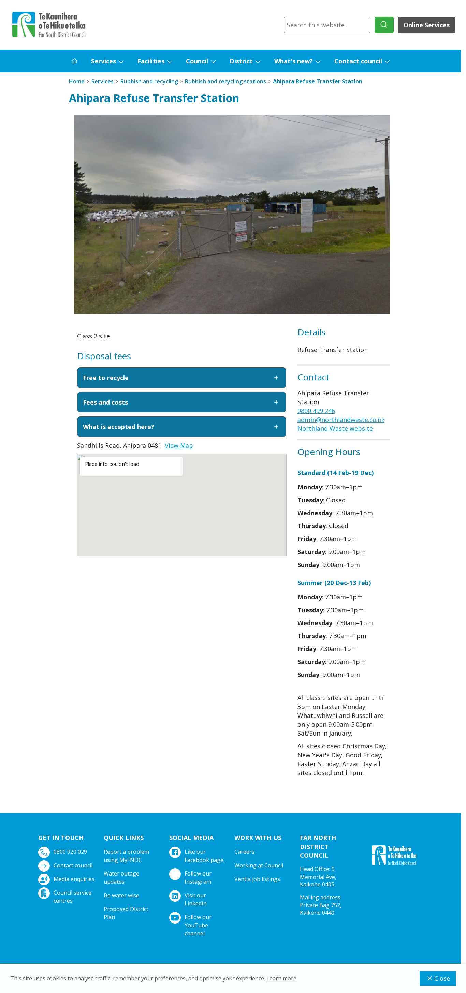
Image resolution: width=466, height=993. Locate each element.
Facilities (150, 61)
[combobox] (327, 25)
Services (103, 61)
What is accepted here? (118, 427)
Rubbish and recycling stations (225, 81)
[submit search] (384, 25)
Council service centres (72, 896)
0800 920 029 (70, 851)
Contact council (358, 61)
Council (197, 61)
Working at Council (258, 865)
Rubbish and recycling (149, 81)
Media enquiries (74, 879)
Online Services (427, 25)
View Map (179, 445)
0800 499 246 (316, 411)
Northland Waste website (335, 428)
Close (442, 978)
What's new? (293, 61)
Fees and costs (105, 402)
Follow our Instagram (198, 877)
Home (77, 81)
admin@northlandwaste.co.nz (340, 419)
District (241, 61)
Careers (244, 851)
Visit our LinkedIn (196, 899)
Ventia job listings (257, 879)
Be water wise (121, 895)
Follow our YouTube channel (198, 925)
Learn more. (281, 978)
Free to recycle (106, 378)
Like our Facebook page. (204, 856)
